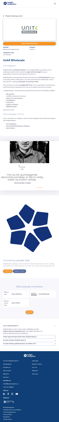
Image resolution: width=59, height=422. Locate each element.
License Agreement (9, 412)
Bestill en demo (37, 364)
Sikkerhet (35, 371)
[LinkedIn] (4, 394)
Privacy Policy (7, 414)
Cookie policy (7, 419)
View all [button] (29, 312)
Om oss (34, 367)
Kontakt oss (7, 367)
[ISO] (9, 403)
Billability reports (11, 106)
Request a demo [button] (19, 271)
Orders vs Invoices (12, 104)
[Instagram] (12, 394)
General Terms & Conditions (12, 410)
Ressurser (35, 374)
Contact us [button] (7, 271)
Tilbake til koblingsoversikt (14, 16)
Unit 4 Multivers (11, 124)
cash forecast (18, 98)
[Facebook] (8, 394)
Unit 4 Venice (10, 128)
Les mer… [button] (40, 187)
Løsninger (35, 361)
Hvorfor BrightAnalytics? (11, 361)
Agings (8, 98)
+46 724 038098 (8, 387)
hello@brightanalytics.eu (11, 384)
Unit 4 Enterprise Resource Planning (18, 126)
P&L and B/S (10, 94)
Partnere (6, 377)
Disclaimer (6, 417)
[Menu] (55, 4)
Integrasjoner (7, 364)
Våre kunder (7, 371)
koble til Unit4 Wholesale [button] (30, 43)
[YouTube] (17, 394)
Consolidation (10, 100)
